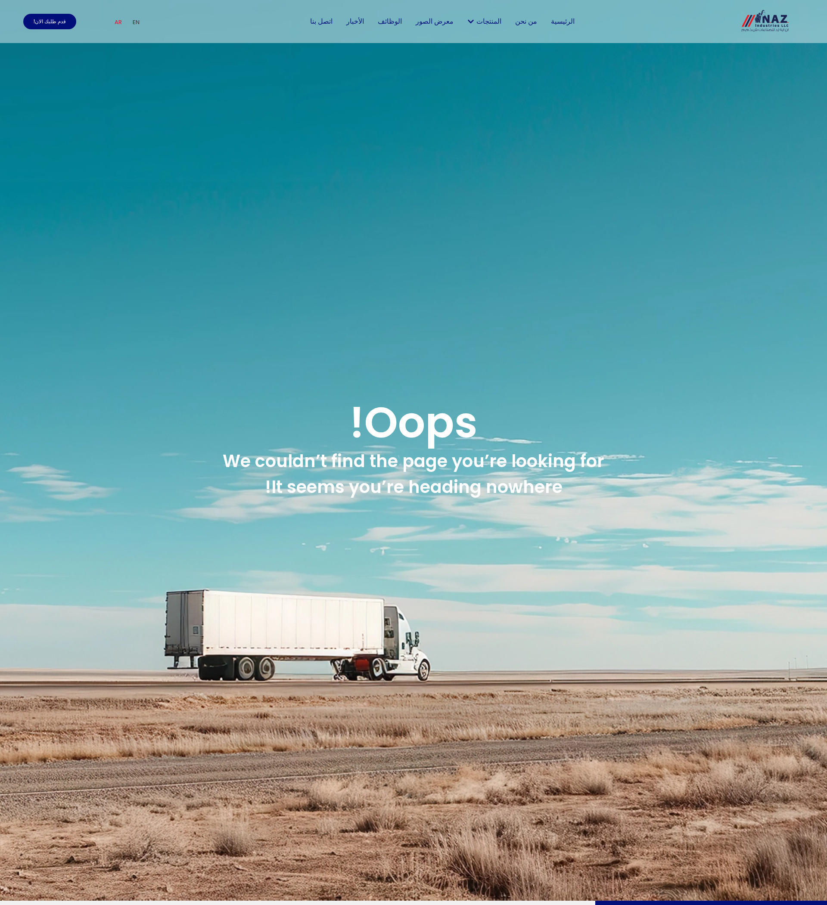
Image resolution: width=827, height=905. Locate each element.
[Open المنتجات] (470, 21)
